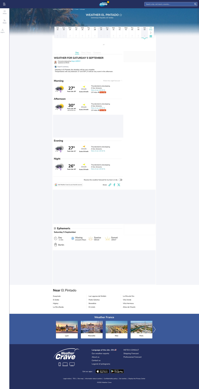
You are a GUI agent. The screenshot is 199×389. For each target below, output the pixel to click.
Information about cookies (93, 379)
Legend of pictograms (101, 364)
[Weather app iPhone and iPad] (102, 371)
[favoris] (121, 14)
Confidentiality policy (110, 379)
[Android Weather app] (117, 371)
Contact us (96, 360)
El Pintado (82, 9)
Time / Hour (86, 52)
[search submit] (195, 4)
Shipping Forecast (131, 353)
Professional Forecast (132, 357)
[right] (154, 329)
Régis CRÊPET (75, 61)
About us (95, 357)
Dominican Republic (63, 9)
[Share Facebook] (114, 184)
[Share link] (110, 184)
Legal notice (67, 379)
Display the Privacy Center (136, 378)
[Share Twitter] (118, 184)
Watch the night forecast (111, 81)
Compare (97, 52)
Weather (55, 9)
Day (77, 52)
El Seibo (71, 9)
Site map (80, 379)
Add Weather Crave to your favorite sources (70, 185)
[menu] (4, 4)
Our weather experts (100, 353)
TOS (74, 379)
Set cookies (122, 378)
